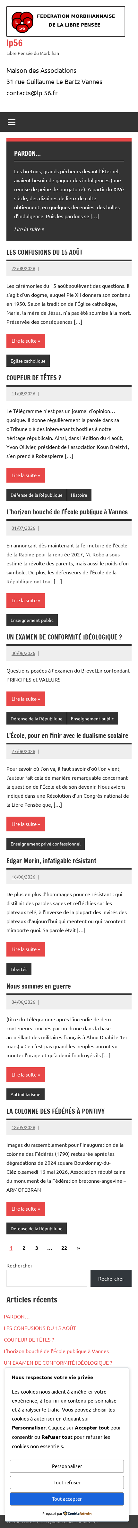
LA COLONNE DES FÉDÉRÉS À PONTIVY (55, 1111)
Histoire (79, 495)
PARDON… (27, 153)
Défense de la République (37, 495)
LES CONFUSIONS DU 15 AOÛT (44, 252)
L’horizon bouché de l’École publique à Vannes (67, 512)
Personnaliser (67, 1466)
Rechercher (19, 1265)
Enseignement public (32, 620)
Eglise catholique (28, 361)
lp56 (14, 43)
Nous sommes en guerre (38, 986)
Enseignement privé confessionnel (46, 843)
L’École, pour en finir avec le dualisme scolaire (67, 735)
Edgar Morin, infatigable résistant (51, 860)
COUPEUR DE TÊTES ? (33, 377)
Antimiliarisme (25, 1094)
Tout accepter (67, 1499)
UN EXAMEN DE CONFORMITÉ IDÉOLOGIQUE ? (64, 637)
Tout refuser (67, 1482)
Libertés (19, 969)
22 (64, 1247)
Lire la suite (27, 229)
